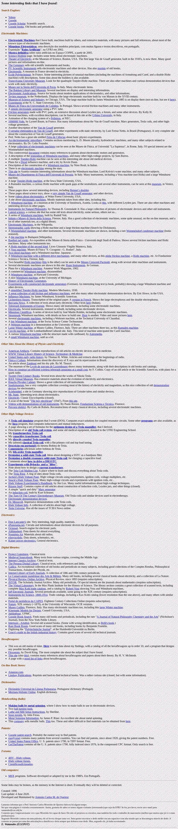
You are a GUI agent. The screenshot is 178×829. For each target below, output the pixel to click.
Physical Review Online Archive (26, 579)
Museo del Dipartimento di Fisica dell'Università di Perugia (40, 174)
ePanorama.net (16, 525)
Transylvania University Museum (26, 80)
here (172, 99)
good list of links (33, 658)
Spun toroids (15, 715)
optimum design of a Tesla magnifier (75, 426)
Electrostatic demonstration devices (27, 498)
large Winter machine (111, 607)
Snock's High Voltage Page (23, 480)
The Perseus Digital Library (23, 563)
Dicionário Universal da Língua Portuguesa (32, 688)
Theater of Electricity (19, 58)
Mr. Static (13, 394)
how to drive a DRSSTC (42, 461)
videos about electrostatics (29, 196)
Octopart (13, 528)
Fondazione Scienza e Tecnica (97, 404)
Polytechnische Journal (37, 629)
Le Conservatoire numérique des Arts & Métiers (34, 576)
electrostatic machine (32, 168)
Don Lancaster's (17, 521)
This (48, 721)
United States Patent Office (23, 741)
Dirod (24, 162)
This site (13, 171)
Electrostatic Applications (22, 93)
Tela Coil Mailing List (25, 470)
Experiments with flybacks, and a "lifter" (32, 464)
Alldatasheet (15, 531)
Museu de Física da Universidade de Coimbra (33, 105)
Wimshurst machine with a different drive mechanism (40, 255)
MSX (11, 775)
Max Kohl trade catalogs (32, 588)
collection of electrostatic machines (36, 146)
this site (73, 400)
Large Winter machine (20, 327)
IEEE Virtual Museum (20, 379)
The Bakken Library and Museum (27, 90)
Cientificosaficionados (20, 764)
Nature (12, 604)
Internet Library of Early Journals (26, 572)
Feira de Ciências (56, 137)
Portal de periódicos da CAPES (25, 601)
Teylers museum (17, 96)
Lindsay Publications (19, 675)
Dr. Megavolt (15, 501)
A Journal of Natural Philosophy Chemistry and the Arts (127, 616)
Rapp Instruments (75, 265)
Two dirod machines (19, 252)
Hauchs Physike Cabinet (21, 382)
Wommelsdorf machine (23, 230)
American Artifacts (18, 350)
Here (84, 315)
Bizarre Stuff (15, 486)
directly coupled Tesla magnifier (31, 439)
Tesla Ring (19, 473)
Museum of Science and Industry (26, 99)
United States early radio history (25, 357)
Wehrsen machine (20, 324)
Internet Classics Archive (22, 560)
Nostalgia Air (15, 534)
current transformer (51, 467)
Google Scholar (16, 23)
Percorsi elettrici (17, 407)
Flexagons (14, 652)
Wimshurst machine (58, 165)
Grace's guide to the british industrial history (32, 632)
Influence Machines (19, 296)
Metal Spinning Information (23, 718)
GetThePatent (15, 744)
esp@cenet (14, 738)
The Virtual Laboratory (21, 585)
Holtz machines (32, 262)
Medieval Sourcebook (20, 557)
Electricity (13, 397)
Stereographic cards (19, 227)
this (104, 202)
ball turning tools (23, 708)
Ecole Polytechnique (19, 74)
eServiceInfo (15, 537)
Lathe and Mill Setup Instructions (26, 711)
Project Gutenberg (18, 554)
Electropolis (14, 71)
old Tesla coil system (40, 430)
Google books (16, 26)
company (19, 721)
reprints (102, 68)
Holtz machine (141, 255)
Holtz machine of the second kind (29, 246)
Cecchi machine (17, 330)
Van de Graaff (45, 127)
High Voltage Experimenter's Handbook (30, 483)
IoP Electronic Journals (21, 591)
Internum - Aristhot (18, 622)
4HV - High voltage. (19, 757)
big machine (17, 237)
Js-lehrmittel (15, 391)
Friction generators (18, 112)
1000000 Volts (16, 121)
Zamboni (32, 363)
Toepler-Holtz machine (29, 180)
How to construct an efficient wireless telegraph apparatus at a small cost (48, 369)
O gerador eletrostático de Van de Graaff (30, 130)
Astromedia (95, 334)
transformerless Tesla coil (28, 433)
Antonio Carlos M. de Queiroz (52, 797)
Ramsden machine (128, 327)
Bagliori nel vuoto (18, 240)
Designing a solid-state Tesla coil (27, 455)
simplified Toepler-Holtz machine (29, 290)
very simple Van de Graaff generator (72, 193)
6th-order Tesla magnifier (28, 451)
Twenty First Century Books (24, 375)
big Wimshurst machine (24, 321)
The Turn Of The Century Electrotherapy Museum (36, 495)
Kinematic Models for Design (24, 610)
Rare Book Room (18, 626)
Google (12, 20)
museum (156, 184)
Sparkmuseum (16, 385)
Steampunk (14, 315)
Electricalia (14, 309)
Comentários (15, 448)
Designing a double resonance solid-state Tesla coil (37, 458)
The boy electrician (41, 400)
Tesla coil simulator (22, 420)
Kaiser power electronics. (22, 540)
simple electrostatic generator (27, 108)
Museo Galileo (16, 607)
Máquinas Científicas (19, 312)
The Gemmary (16, 65)
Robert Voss (72, 588)
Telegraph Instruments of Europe (26, 305)
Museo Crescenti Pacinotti (95, 262)
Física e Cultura (17, 360)
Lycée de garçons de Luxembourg (49, 366)
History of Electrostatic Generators (27, 280)
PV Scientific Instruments (22, 68)
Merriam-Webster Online (22, 692)
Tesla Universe (16, 508)
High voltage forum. (19, 761)
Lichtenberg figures (19, 299)
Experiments (15, 102)
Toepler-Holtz (28, 158)
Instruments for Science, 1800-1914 (27, 594)
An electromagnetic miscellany (25, 140)
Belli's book (107, 622)
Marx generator (46, 489)
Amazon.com (15, 672)
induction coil (20, 492)
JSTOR (12, 582)
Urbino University (102, 115)
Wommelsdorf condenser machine (145, 230)
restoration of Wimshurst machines (49, 155)
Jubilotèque (14, 613)
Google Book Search (19, 616)
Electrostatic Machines (20, 224)
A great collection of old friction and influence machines (39, 293)
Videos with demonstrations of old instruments (33, 404)
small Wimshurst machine (25, 337)
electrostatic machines (34, 199)
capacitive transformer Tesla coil (32, 436)
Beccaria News (16, 302)
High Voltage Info (18, 505)
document (34, 152)
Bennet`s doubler (79, 190)
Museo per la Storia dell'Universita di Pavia (32, 87)
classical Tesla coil (32, 442)
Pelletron (56, 118)
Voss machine (18, 249)
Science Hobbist (17, 55)
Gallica (12, 566)
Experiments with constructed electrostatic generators (37, 284)
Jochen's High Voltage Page (23, 476)
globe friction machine (117, 255)
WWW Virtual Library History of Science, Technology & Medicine (45, 354)
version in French (81, 299)
